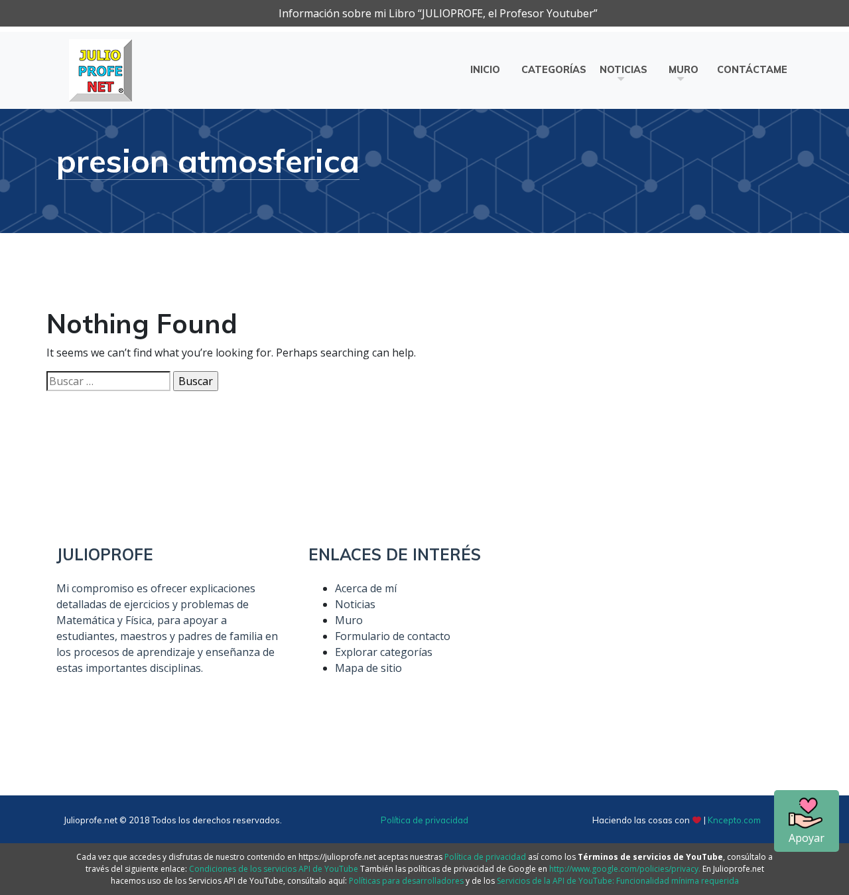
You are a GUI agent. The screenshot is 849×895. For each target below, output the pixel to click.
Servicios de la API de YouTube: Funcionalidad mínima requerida (618, 880)
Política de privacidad (424, 820)
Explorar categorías (383, 652)
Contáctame (752, 70)
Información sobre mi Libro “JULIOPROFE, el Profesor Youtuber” (438, 13)
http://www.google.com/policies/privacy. (624, 868)
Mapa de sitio (368, 668)
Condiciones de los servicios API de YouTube (273, 868)
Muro (683, 70)
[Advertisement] (676, 638)
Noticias (623, 70)
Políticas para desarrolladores (406, 880)
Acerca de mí (366, 588)
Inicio (485, 70)
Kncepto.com (734, 820)
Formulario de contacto (392, 636)
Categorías (553, 70)
